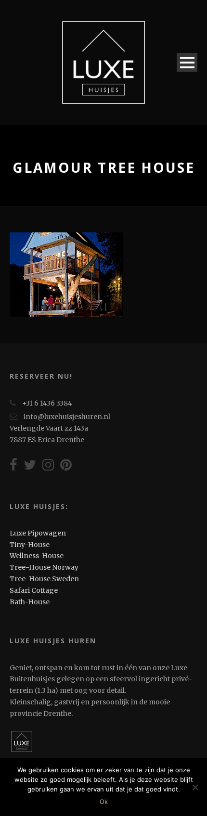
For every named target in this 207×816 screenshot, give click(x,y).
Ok (104, 801)
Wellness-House (37, 555)
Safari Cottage (34, 590)
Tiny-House (30, 544)
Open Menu (187, 62)
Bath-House (30, 602)
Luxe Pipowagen (38, 533)
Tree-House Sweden (44, 578)
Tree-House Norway (44, 567)
